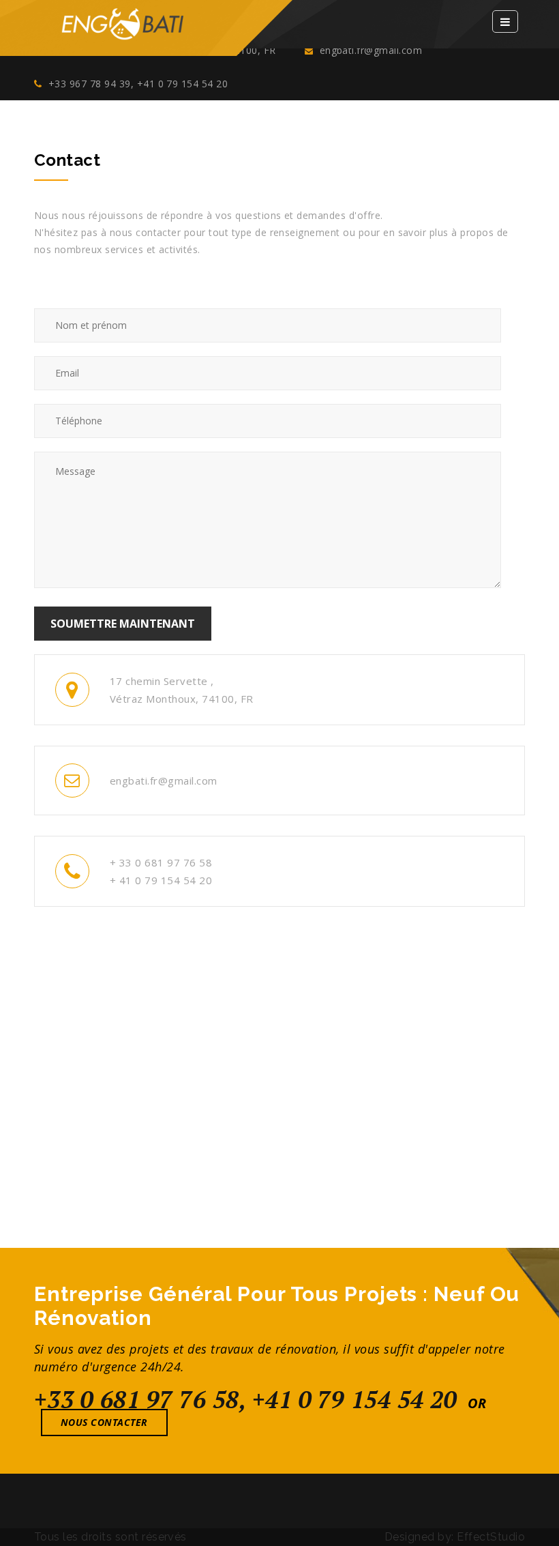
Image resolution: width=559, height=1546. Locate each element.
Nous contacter (104, 1422)
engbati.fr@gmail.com (369, 50)
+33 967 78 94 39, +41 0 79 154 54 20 (136, 83)
